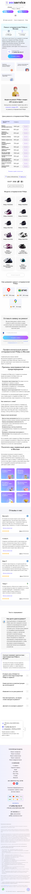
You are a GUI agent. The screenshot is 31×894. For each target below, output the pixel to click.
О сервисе (15, 765)
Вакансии (15, 777)
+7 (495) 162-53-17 (23, 11)
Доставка (15, 771)
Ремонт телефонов (15, 751)
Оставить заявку (15, 56)
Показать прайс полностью (15, 171)
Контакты (15, 803)
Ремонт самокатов (15, 758)
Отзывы (16, 775)
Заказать (26, 126)
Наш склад (15, 773)
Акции (15, 769)
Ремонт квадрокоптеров (15, 760)
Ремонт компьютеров (15, 756)
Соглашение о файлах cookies (15, 789)
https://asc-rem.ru (7, 885)
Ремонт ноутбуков (15, 753)
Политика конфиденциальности (15, 787)
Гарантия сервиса (15, 767)
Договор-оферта (15, 791)
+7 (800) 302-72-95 (8, 11)
